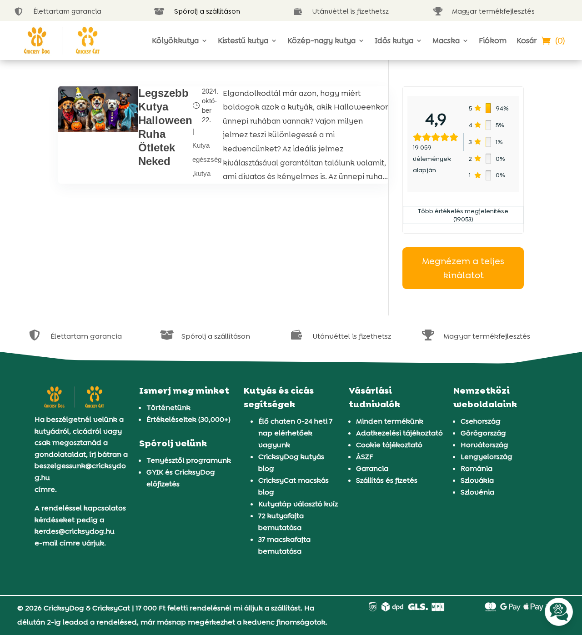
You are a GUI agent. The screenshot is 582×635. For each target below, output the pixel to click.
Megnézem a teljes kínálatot (463, 268)
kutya (202, 173)
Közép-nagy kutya (321, 40)
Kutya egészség (206, 152)
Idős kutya (394, 40)
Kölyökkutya (175, 40)
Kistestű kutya (243, 40)
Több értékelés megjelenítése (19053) (463, 215)
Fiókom (493, 40)
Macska (446, 40)
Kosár (527, 40)
